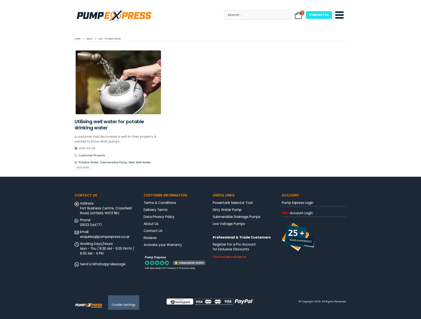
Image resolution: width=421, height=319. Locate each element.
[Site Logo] (89, 305)
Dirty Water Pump (227, 209)
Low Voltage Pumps (229, 223)
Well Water (143, 162)
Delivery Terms (156, 209)
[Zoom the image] (114, 11)
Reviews (150, 237)
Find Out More (223, 257)
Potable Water (89, 162)
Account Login (297, 213)
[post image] (118, 82)
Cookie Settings (124, 305)
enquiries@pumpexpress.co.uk (104, 236)
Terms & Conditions (160, 202)
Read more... (83, 167)
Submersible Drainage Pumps (236, 216)
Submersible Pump (113, 162)
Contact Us (153, 230)
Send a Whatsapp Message (102, 264)
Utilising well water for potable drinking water (109, 124)
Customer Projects (92, 155)
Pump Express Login (297, 202)
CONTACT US (319, 15)
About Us (151, 223)
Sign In (241, 257)
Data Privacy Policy (159, 216)
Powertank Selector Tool (233, 202)
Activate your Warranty (163, 244)
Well (131, 162)
